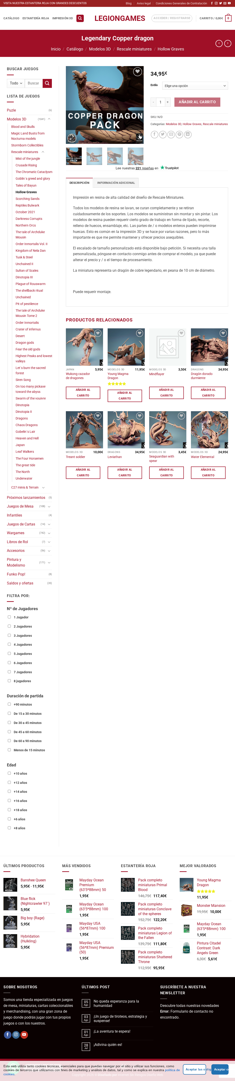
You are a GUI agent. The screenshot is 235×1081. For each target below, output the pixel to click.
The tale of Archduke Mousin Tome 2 (30, 313)
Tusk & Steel (24, 257)
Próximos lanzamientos (26, 497)
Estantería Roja (35, 18)
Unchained (23, 297)
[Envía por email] (171, 134)
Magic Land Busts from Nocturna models (28, 136)
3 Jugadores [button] (23, 636)
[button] (80, 18)
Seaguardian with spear (161, 459)
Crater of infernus (28, 329)
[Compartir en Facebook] (154, 134)
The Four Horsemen (30, 459)
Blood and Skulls (23, 127)
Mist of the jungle (28, 159)
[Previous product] (227, 43)
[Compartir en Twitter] (163, 134)
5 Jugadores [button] (23, 654)
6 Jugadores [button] (23, 663)
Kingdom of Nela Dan (31, 251)
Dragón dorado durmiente (202, 376)
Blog (128, 3)
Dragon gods (25, 343)
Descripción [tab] (79, 182)
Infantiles (14, 515)
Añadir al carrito (197, 102)
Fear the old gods (28, 349)
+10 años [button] (20, 774)
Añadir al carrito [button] (83, 392)
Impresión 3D (62, 18)
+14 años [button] (20, 792)
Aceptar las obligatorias (196, 1069)
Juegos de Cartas (21, 524)
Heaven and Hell (27, 438)
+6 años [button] (19, 819)
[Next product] (219, 43)
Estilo (154, 85)
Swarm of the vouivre (31, 398)
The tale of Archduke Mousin (30, 234)
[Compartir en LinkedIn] (188, 134)
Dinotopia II (24, 412)
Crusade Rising (26, 165)
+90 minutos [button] (23, 705)
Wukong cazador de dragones (78, 376)
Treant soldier (75, 457)
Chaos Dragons (27, 425)
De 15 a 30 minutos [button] (28, 714)
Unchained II (24, 264)
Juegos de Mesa (20, 506)
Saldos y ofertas (20, 583)
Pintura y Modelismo (16, 562)
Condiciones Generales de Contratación (181, 3)
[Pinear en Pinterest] (179, 134)
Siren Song (23, 380)
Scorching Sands (27, 199)
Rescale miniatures (134, 49)
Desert (20, 336)
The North (23, 472)
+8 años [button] (19, 828)
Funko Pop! (16, 574)
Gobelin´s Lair (25, 432)
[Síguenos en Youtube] (229, 3)
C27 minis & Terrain (25, 487)
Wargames (15, 533)
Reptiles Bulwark (27, 205)
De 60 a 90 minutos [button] (28, 741)
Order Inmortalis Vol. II (32, 244)
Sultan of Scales (27, 271)
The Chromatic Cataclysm (34, 172)
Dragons (22, 418)
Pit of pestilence (27, 304)
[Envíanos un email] (225, 3)
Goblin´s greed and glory (33, 179)
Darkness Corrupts (29, 219)
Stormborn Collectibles (27, 145)
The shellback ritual (29, 291)
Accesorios (16, 550)
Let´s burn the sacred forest (31, 370)
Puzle (11, 110)
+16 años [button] (20, 801)
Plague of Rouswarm (30, 284)
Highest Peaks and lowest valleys (34, 358)
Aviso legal (144, 3)
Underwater (24, 478)
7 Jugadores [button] (23, 672)
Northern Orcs (26, 225)
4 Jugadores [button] (23, 645)
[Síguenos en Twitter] (220, 3)
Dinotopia (22, 405)
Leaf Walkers (25, 452)
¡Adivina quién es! (108, 1044)
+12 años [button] (20, 783)
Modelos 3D (100, 49)
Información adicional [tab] (116, 182)
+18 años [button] (20, 810)
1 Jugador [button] (21, 617)
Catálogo (11, 18)
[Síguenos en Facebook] (211, 3)
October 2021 (25, 212)
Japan (20, 445)
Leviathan (115, 457)
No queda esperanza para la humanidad (116, 1003)
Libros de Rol (17, 542)
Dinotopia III (24, 277)
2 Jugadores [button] (23, 626)
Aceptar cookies (221, 1069)
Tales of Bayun (26, 185)
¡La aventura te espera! (112, 1031)
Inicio (56, 49)
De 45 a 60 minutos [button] (28, 732)
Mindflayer (156, 374)
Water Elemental (202, 457)
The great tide (25, 465)
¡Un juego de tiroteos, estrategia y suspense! (120, 1018)
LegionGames (117, 18)
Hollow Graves (171, 49)
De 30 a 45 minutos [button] (28, 723)
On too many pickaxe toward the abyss (30, 389)
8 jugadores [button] (22, 681)
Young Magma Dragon (118, 376)
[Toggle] (49, 119)
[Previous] (73, 105)
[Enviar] (47, 83)
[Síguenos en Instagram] (216, 3)
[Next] (136, 105)
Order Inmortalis (27, 323)
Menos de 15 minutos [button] (29, 750)
